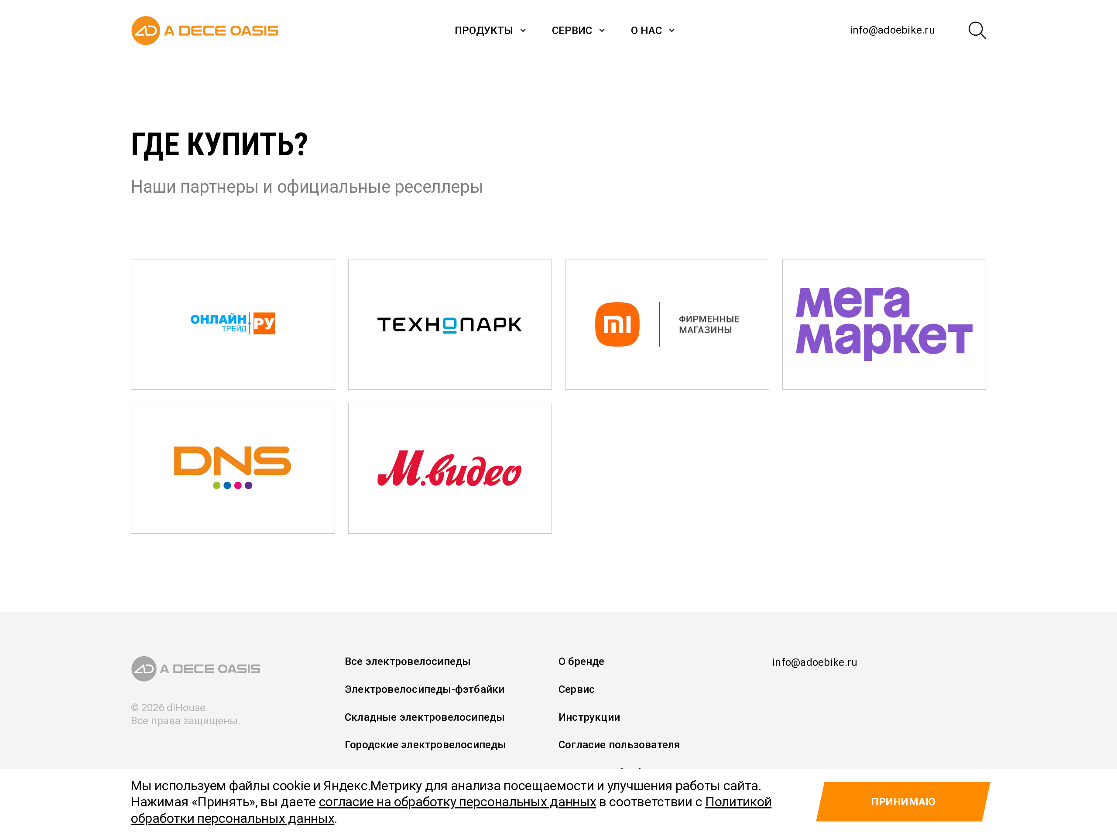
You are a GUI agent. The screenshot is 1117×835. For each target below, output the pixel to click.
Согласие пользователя (619, 745)
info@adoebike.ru (892, 30)
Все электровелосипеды (408, 661)
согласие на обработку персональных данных (457, 801)
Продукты (484, 30)
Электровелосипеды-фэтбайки (424, 689)
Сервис (572, 30)
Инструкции (589, 717)
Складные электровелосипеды (425, 717)
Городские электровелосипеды (426, 745)
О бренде (581, 661)
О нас (646, 30)
